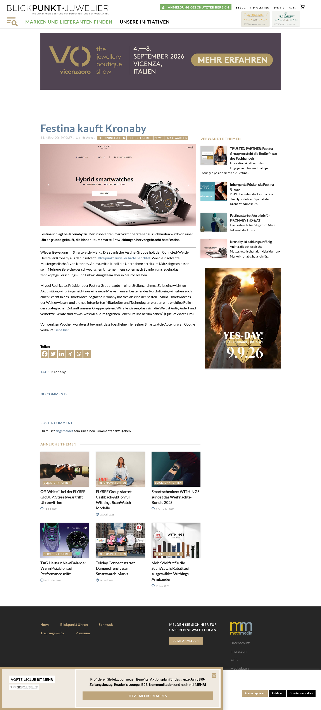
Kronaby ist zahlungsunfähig (251, 241)
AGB (234, 660)
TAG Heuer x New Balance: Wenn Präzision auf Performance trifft (63, 568)
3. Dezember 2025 (164, 509)
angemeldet (64, 431)
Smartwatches (176, 138)
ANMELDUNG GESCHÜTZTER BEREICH (197, 7)
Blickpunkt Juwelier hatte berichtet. (125, 258)
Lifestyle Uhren (140, 138)
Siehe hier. (62, 330)
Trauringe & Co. (52, 633)
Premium (83, 633)
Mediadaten (239, 668)
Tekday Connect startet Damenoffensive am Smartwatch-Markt (115, 568)
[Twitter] (53, 354)
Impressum (238, 651)
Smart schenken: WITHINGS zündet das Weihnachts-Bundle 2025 (175, 497)
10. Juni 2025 (162, 586)
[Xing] (70, 354)
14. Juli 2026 (50, 509)
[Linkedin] (62, 354)
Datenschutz (240, 643)
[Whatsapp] (79, 354)
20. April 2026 (106, 514)
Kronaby (58, 372)
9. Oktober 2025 (52, 580)
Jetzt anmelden (186, 640)
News (158, 138)
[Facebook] (44, 354)
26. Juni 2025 (106, 580)
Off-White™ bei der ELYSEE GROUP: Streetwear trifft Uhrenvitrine (62, 497)
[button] (302, 8)
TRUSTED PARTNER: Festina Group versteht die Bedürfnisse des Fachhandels (253, 153)
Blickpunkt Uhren (111, 138)
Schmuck (106, 624)
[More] (87, 354)
